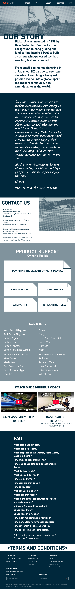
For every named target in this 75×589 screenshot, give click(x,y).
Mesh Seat (9, 362)
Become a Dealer (11, 561)
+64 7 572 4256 (22, 225)
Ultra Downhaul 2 (48, 370)
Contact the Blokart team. (26, 538)
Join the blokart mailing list (14, 571)
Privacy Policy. (28, 586)
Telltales (43, 358)
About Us (52, 558)
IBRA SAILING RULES (54, 304)
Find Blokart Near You (56, 561)
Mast (41, 349)
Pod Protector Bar (14, 366)
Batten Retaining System (17, 349)
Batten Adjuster (12, 338)
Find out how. (26, 240)
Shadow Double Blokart (52, 354)
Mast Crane (10, 358)
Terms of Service (16, 586)
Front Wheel (45, 342)
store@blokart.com (24, 233)
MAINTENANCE (55, 289)
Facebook (31, 564)
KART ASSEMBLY (20, 289)
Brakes (42, 330)
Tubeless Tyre (46, 362)
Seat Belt (8, 374)
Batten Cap (10, 342)
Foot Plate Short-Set (50, 338)
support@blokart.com (22, 229)
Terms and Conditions (56, 567)
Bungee (43, 334)
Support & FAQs (54, 564)
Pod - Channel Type (14, 370)
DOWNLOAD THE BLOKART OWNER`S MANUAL (37, 270)
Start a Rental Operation (13, 558)
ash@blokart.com (13, 231)
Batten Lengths (12, 345)
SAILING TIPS (20, 304)
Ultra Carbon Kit (48, 366)
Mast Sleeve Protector (16, 354)
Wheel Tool (45, 374)
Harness (43, 345)
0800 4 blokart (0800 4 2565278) (16, 221)
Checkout (71, 3)
